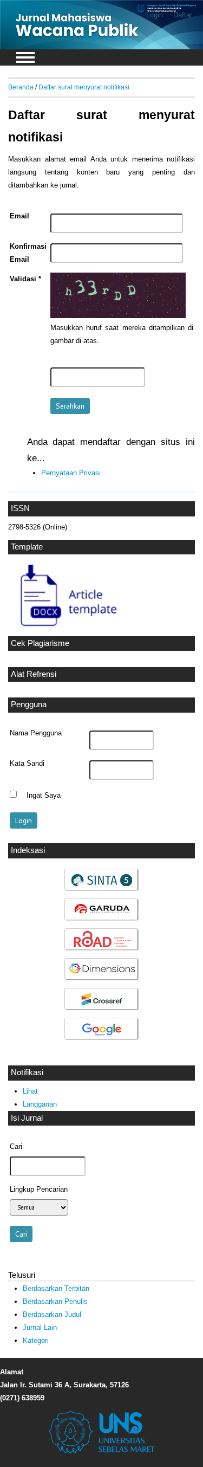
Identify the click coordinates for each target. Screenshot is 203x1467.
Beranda (21, 87)
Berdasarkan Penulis (55, 1301)
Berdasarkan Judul (52, 1314)
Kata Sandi (27, 763)
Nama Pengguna (36, 733)
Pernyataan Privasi (71, 473)
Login (154, 15)
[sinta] (102, 890)
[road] (102, 949)
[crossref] (102, 1009)
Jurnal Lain (40, 1327)
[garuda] (102, 919)
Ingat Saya (44, 795)
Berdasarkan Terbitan (56, 1288)
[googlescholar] (102, 1039)
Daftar (182, 15)
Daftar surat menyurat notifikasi (83, 87)
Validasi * (25, 279)
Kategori (36, 1340)
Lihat (30, 1091)
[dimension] (102, 979)
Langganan (40, 1104)
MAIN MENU (25, 57)
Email (19, 216)
